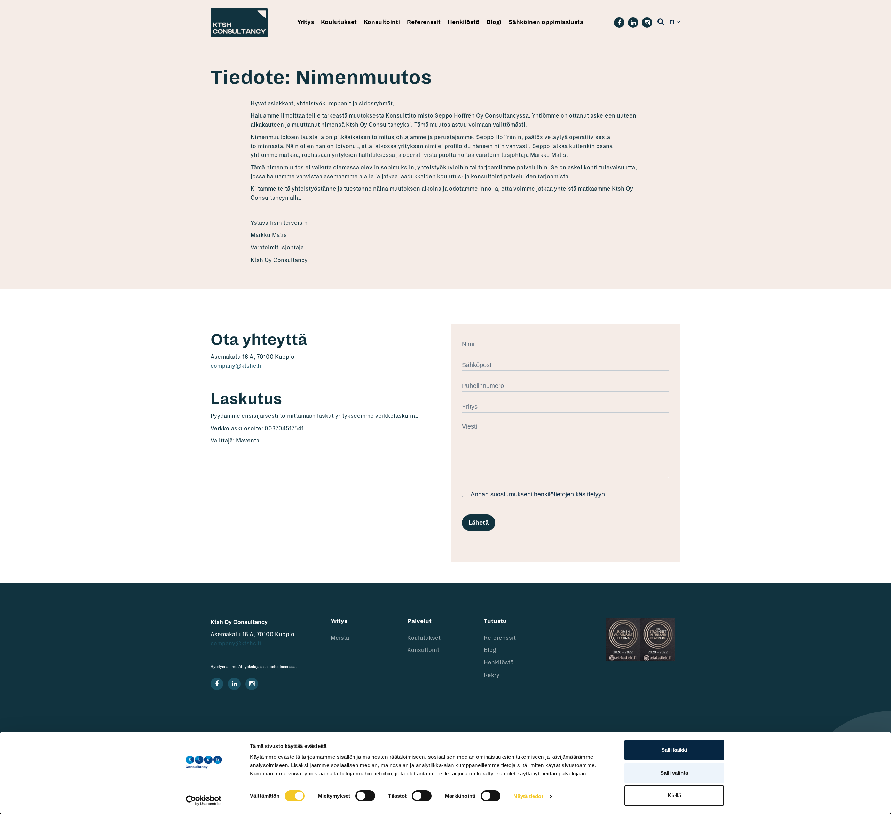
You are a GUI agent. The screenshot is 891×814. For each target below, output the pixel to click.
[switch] (365, 795)
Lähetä (478, 523)
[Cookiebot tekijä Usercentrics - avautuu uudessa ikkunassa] (203, 800)
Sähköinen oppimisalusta (545, 22)
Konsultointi (382, 22)
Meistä (340, 638)
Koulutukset (339, 22)
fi (672, 22)
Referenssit (424, 22)
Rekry (491, 675)
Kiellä (674, 795)
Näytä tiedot (528, 796)
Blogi (494, 22)
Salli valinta (674, 773)
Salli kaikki (674, 750)
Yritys (305, 22)
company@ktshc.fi (236, 366)
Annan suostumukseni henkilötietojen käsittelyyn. (538, 494)
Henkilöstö (464, 22)
